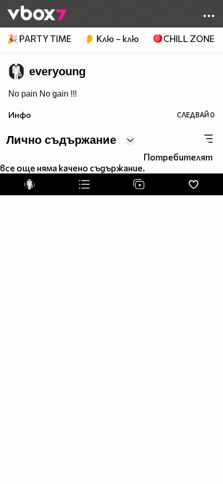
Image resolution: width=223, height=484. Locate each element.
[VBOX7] (37, 14)
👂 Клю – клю (111, 38)
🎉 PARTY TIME (39, 38)
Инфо (19, 114)
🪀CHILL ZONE (183, 38)
